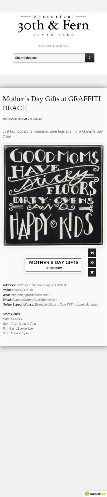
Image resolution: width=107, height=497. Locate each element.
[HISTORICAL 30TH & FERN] (53, 34)
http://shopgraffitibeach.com (30, 295)
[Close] (92, 272)
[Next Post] (92, 262)
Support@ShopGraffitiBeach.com (34, 300)
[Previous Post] (92, 252)
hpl (20, 118)
